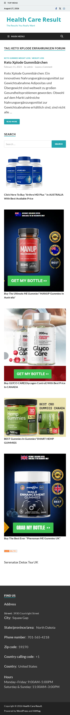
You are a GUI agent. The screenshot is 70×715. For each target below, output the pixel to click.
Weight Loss (38, 58)
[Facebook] (56, 8)
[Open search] (61, 36)
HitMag (36, 710)
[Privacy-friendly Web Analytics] (10, 551)
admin (30, 67)
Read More (10, 121)
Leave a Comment (43, 67)
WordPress (22, 710)
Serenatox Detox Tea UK (21, 562)
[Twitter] (60, 8)
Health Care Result (34, 19)
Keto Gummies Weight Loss (17, 58)
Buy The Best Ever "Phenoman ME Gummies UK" (32, 538)
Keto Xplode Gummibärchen (26, 62)
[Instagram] (64, 8)
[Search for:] (35, 144)
